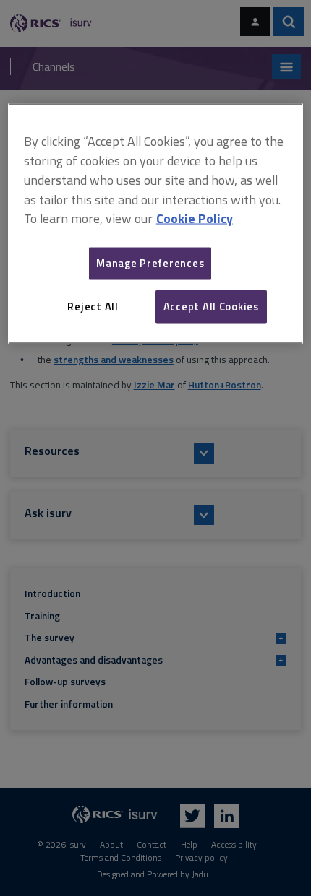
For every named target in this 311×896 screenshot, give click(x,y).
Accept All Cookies (211, 306)
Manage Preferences (150, 263)
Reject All (92, 306)
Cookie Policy (194, 218)
